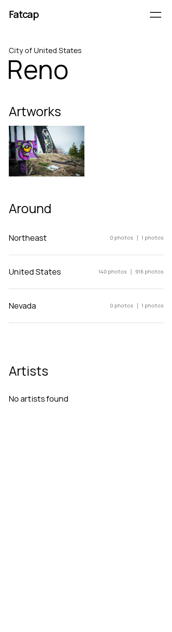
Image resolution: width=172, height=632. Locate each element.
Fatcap (24, 14)
